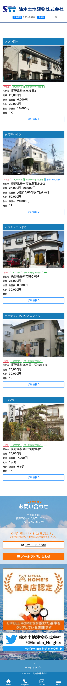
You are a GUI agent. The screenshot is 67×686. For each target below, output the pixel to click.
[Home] (8, 681)
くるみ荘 (10, 399)
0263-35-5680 (35, 545)
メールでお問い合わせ (35, 556)
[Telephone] (25, 681)
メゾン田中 (12, 41)
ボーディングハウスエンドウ (23, 315)
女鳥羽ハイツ (13, 134)
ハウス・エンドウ (16, 227)
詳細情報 (32, 119)
